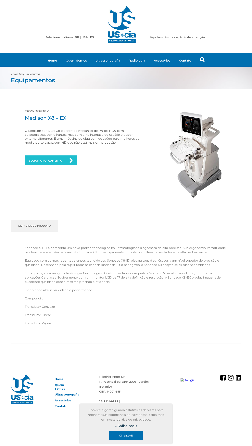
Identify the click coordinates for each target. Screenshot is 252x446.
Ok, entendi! (126, 435)
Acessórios (162, 60)
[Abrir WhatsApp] (242, 436)
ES (92, 37)
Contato (185, 60)
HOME (14, 74)
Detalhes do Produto (34, 225)
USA (85, 37)
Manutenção (195, 37)
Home (52, 60)
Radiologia (137, 60)
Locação (176, 37)
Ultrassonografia (107, 60)
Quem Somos (76, 60)
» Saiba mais (126, 426)
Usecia (122, 24)
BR (77, 37)
